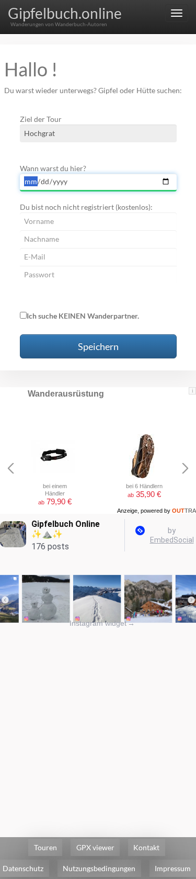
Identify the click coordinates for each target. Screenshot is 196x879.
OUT (184, 511)
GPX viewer (95, 847)
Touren (45, 847)
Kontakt (146, 847)
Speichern (98, 346)
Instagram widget (102, 623)
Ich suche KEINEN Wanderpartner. (83, 315)
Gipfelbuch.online (65, 13)
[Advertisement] (98, 726)
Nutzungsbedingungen (99, 868)
